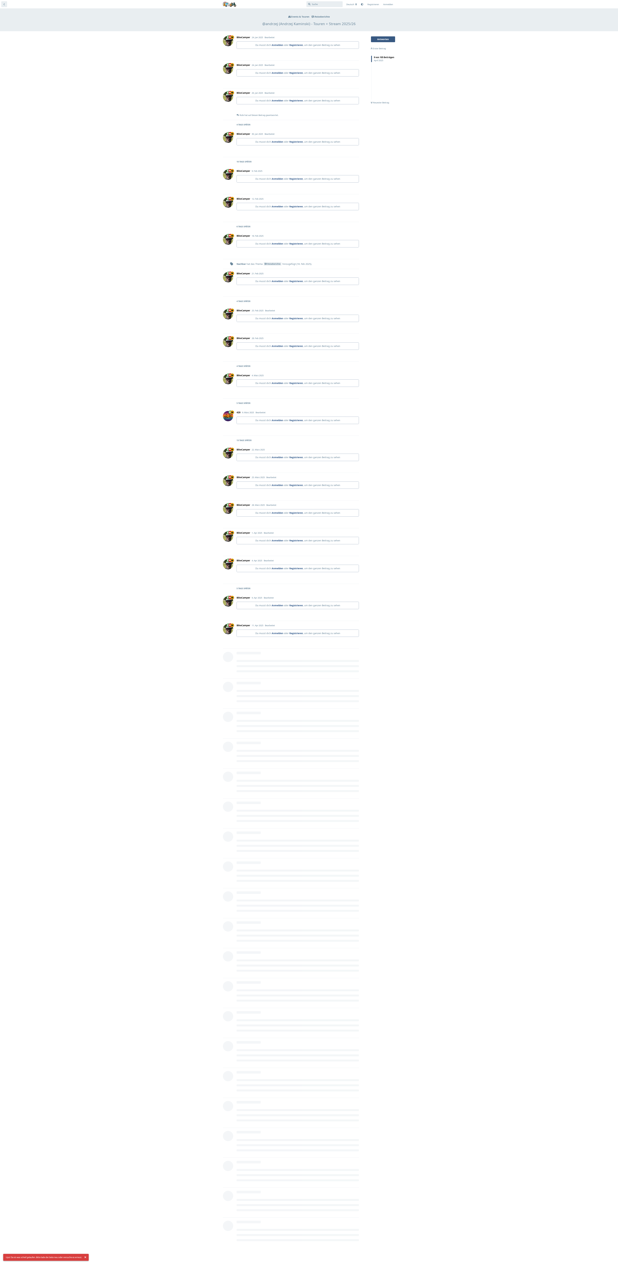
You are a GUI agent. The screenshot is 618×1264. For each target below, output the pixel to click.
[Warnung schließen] (85, 1257)
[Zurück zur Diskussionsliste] (4, 4)
